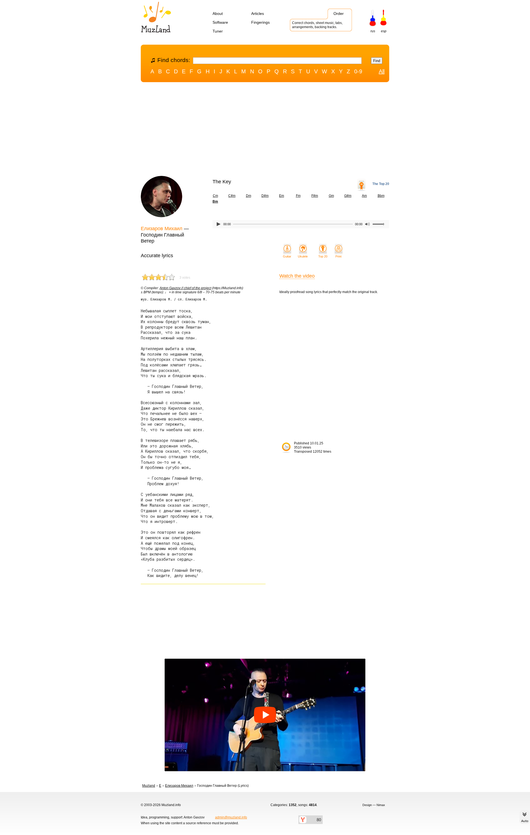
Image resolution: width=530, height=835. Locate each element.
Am (364, 196)
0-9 (358, 71)
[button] (265, 715)
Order (338, 13)
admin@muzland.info (231, 817)
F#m (314, 196)
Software (220, 22)
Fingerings (260, 22)
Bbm (381, 196)
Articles (257, 13)
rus (372, 31)
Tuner (218, 31)
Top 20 (322, 256)
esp (383, 31)
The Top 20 (380, 184)
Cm (215, 196)
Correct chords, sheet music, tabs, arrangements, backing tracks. (317, 25)
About (218, 13)
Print (338, 256)
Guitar (287, 256)
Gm (331, 196)
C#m (231, 196)
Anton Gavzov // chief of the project (185, 288)
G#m (347, 196)
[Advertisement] (265, 130)
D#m (265, 196)
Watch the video (297, 276)
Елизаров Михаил (161, 228)
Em (281, 196)
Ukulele (303, 256)
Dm (248, 196)
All (382, 71)
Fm (298, 196)
